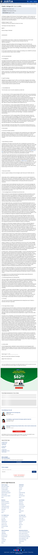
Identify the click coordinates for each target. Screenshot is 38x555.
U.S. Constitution (4, 516)
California (21, 521)
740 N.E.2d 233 (24, 160)
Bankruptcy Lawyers (5, 486)
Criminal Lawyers (4, 489)
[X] (22, 550)
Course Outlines (22, 506)
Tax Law (3, 510)
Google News (4, 449)
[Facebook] (16, 550)
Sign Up (35, 1)
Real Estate (3, 509)
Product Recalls (4, 536)
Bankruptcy (21, 486)
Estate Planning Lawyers (6, 492)
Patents (2, 538)
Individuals (21, 484)
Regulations (3, 519)
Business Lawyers (4, 487)
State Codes (21, 518)
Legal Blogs (4, 444)
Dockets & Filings (4, 526)
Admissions (21, 503)
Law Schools (21, 500)
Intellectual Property (5, 506)
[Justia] (8, 1)
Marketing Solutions (23, 530)
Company (16, 552)
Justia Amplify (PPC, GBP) (23, 538)
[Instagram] (18, 550)
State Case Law (22, 519)
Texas (20, 526)
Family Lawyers (4, 494)
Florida (20, 523)
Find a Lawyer (5, 467)
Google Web (4, 446)
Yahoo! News (4, 452)
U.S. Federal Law (5, 515)
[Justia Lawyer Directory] (24, 550)
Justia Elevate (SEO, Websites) (24, 536)
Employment (3, 504)
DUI (19, 491)
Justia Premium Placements (24, 535)
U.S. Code (3, 518)
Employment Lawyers (5, 491)
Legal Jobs (3, 531)
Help (20, 552)
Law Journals (21, 507)
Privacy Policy (30, 552)
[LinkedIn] (14, 550)
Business (3, 500)
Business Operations (5, 503)
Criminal (20, 487)
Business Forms (4, 535)
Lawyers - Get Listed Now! (19, 475)
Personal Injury (22, 495)
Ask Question (19, 461)
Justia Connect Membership (24, 531)
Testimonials (21, 541)
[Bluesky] (21, 550)
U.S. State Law (22, 515)
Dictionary (21, 501)
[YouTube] (15, 550)
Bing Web (3, 447)
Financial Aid (21, 504)
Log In (31, 1)
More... (2, 497)
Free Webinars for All (7, 410)
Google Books (4, 443)
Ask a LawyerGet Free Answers (6, 457)
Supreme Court (4, 521)
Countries (3, 541)
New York (21, 524)
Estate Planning (22, 492)
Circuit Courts (4, 523)
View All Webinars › (19, 431)
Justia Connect (6, 552)
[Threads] (19, 550)
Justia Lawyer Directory (23, 533)
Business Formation (5, 501)
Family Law (21, 494)
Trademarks (3, 539)
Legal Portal (12, 552)
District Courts (4, 524)
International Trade (5, 507)
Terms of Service (24, 552)
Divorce (20, 489)
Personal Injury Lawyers (5, 495)
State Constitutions (22, 516)
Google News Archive (6, 450)
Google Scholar (4, 442)
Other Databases (5, 530)
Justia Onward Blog (22, 539)
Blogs (20, 509)
